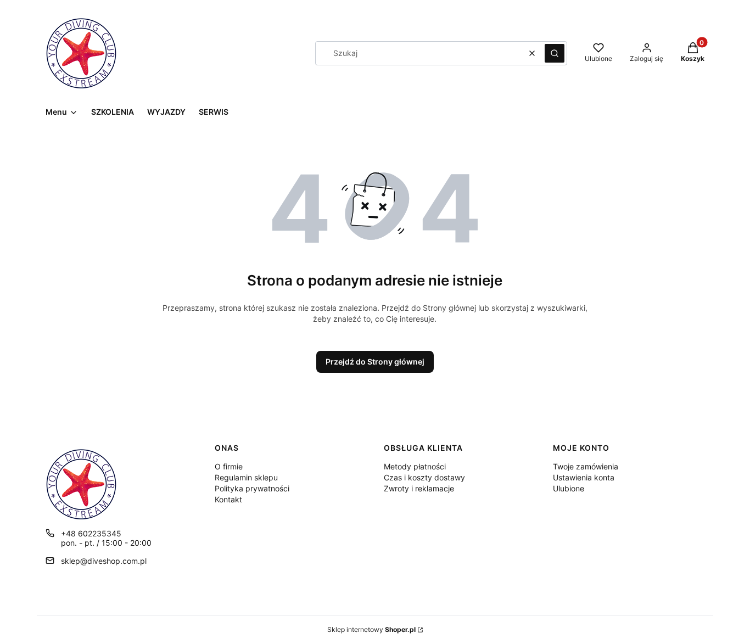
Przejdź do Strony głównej (375, 361)
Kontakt (228, 499)
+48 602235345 (91, 533)
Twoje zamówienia (585, 466)
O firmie (229, 466)
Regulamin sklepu (246, 477)
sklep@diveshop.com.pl (104, 560)
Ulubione (568, 488)
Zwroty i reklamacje (419, 488)
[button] (554, 53)
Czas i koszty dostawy (424, 477)
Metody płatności (415, 466)
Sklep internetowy (371, 629)
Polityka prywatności (252, 488)
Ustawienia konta (583, 477)
